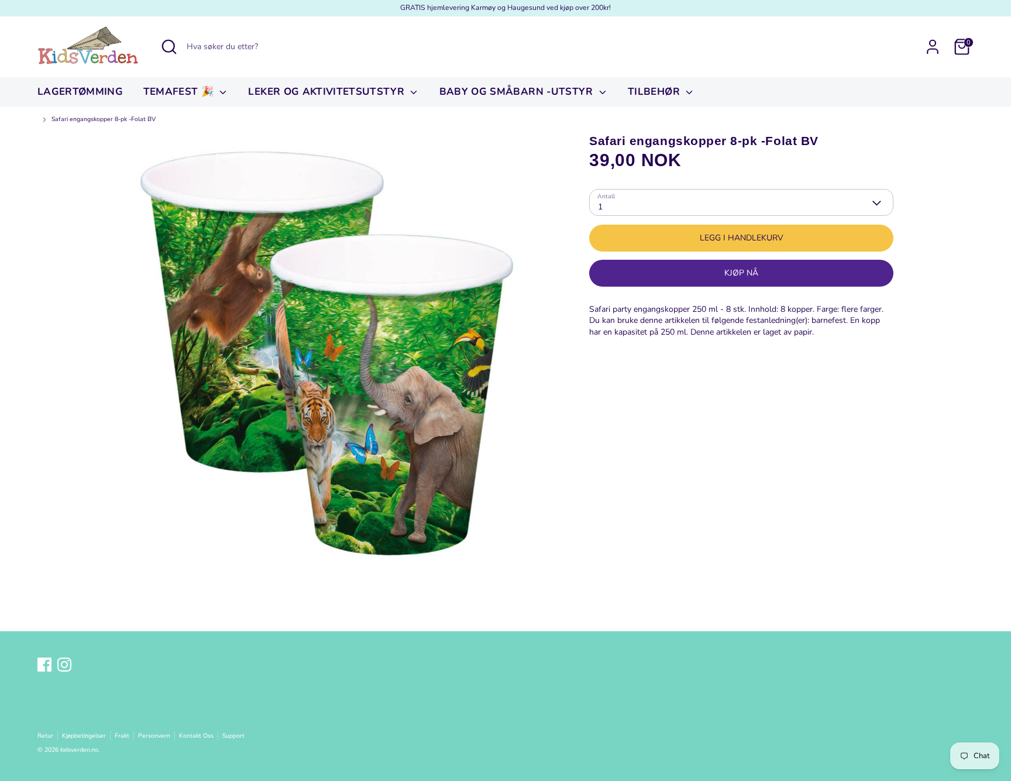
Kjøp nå (741, 273)
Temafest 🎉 (180, 91)
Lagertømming (80, 91)
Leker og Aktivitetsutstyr (327, 91)
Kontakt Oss (196, 735)
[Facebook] (44, 665)
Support (233, 735)
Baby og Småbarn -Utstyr (517, 91)
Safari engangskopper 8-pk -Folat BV (103, 119)
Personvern (154, 735)
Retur (45, 735)
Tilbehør (655, 91)
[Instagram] (64, 665)
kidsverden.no (79, 749)
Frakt (122, 735)
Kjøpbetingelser (84, 735)
